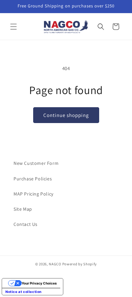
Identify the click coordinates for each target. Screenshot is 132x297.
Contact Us (26, 224)
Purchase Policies (33, 179)
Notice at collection (23, 292)
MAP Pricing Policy (33, 194)
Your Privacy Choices (39, 283)
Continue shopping (66, 115)
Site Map (23, 209)
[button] (13, 26)
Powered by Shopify (79, 264)
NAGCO (55, 264)
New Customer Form (36, 163)
